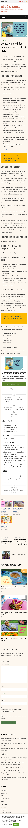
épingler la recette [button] (15, 389)
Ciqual (7, 150)
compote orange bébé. (10, 160)
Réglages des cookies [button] (7, 824)
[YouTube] (20, 1)
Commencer (4, 793)
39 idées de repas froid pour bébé (10, 770)
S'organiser (4, 810)
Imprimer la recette (19, 56)
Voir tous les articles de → (18, 554)
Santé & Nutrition (6, 812)
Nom (2, 686)
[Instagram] (24, 1)
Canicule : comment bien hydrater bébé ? (12, 767)
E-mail (3, 693)
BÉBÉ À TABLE (10, 7)
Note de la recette (6, 659)
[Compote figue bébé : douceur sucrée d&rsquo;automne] (18, 504)
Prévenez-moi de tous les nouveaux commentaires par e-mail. (11, 710)
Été (2, 796)
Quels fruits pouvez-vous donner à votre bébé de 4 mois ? (5, 525)
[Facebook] (18, 1)
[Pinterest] (22, 1)
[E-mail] (26, 1)
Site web (3, 700)
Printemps (4, 804)
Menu (4, 17)
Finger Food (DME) (6, 799)
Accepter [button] (16, 824)
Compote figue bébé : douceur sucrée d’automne (18, 509)
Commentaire (5, 665)
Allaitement (4, 790)
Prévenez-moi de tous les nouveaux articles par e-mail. (13, 717)
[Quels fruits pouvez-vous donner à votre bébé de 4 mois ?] (6, 519)
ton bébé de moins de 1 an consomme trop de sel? (13, 318)
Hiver (2, 801)
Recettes (3, 40)
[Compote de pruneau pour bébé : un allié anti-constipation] (6, 504)
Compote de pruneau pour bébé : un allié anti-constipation (6, 509)
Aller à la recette (8, 56)
